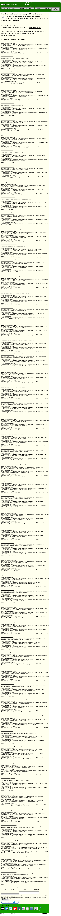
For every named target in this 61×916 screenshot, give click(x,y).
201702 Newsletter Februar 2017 (8, 500)
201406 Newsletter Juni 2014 (7, 632)
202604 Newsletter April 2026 (7, 60)
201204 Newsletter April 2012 (7, 743)
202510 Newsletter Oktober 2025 (8, 85)
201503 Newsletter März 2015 (7, 594)
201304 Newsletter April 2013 (7, 692)
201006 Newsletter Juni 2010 (7, 837)
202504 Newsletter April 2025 (7, 111)
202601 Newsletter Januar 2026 (8, 73)
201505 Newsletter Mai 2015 (7, 585)
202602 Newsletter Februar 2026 (8, 68)
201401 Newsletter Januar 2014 (8, 654)
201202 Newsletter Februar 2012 (8, 752)
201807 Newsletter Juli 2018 (7, 436)
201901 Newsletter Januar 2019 (8, 414)
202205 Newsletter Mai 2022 (7, 261)
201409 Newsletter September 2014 (8, 619)
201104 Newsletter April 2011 (7, 795)
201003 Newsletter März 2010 (7, 846)
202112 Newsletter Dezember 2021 (8, 278)
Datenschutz (8, 913)
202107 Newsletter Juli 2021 (7, 299)
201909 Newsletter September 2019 (8, 380)
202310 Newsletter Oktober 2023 (8, 188)
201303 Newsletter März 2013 (7, 696)
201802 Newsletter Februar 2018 (8, 457)
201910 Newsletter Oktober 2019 (8, 376)
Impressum (2, 913)
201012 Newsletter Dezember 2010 (8, 812)
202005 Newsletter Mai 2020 (7, 350)
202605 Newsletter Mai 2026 (7, 56)
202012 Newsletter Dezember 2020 (8, 325)
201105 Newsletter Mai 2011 (7, 790)
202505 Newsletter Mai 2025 (7, 107)
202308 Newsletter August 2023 (8, 197)
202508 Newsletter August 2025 (8, 94)
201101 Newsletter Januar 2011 (8, 807)
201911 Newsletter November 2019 (8, 372)
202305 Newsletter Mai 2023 (7, 209)
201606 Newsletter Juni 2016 (7, 530)
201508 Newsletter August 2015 (8, 573)
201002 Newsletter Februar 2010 (8, 850)
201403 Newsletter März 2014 (7, 645)
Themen (14, 8)
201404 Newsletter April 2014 (7, 641)
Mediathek (47, 8)
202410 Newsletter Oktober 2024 (8, 137)
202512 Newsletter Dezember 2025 (8, 77)
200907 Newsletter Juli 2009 (7, 880)
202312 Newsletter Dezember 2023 (8, 179)
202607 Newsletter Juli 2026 (7, 47)
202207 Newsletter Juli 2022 (7, 252)
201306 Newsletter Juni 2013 (7, 684)
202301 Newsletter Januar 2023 (8, 226)
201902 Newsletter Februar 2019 (8, 410)
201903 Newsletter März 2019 (7, 406)
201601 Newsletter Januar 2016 (8, 551)
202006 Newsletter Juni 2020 (7, 346)
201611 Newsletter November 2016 (8, 513)
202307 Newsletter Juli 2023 (7, 201)
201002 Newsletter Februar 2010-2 (8, 854)
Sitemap (13, 913)
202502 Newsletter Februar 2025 (8, 120)
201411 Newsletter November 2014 (8, 611)
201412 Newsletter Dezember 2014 (8, 607)
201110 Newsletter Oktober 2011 (8, 769)
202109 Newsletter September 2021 (8, 291)
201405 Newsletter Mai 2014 (7, 637)
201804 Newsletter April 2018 (7, 449)
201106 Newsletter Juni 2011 (7, 786)
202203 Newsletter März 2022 (7, 269)
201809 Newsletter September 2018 (8, 432)
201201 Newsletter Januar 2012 (8, 756)
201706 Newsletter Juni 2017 (7, 483)
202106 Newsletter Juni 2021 (7, 303)
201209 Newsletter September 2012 (8, 722)
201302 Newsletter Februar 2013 (8, 701)
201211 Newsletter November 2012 (8, 713)
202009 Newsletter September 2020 (8, 338)
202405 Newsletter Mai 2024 (7, 158)
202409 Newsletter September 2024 (8, 141)
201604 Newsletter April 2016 (7, 538)
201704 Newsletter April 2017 (7, 491)
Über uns (5, 8)
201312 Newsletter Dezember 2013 (8, 658)
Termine (22, 8)
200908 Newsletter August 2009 (8, 876)
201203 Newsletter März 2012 (7, 748)
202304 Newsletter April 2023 (7, 214)
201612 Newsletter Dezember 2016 (8, 508)
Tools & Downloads (55, 9)
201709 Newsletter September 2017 (8, 474)
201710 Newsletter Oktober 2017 (8, 470)
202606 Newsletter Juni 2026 (7, 51)
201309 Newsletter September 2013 (8, 671)
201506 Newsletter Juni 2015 (7, 581)
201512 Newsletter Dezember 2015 (8, 555)
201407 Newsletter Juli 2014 (7, 628)
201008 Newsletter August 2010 (8, 829)
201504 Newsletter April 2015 (7, 590)
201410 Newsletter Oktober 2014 (8, 615)
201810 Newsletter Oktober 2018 (8, 427)
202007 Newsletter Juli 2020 (7, 342)
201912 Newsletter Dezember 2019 (8, 367)
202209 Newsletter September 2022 (8, 244)
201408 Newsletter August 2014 (8, 624)
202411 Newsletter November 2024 (8, 132)
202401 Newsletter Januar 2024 (8, 175)
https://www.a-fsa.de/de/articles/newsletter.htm (26, 889)
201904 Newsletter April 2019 (7, 402)
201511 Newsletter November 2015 (8, 560)
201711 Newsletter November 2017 (8, 466)
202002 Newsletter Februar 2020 (8, 363)
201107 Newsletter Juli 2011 (7, 782)
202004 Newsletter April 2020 (7, 355)
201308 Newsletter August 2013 (8, 675)
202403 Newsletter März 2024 (7, 167)
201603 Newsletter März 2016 (7, 543)
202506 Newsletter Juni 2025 (7, 103)
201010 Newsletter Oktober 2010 (8, 820)
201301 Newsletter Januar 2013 (8, 705)
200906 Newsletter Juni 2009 (7, 884)
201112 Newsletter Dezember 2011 (8, 760)
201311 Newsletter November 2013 (8, 662)
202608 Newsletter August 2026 (8, 43)
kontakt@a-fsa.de (35, 28)
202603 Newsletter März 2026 (7, 64)
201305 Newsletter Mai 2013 (7, 688)
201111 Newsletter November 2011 (8, 765)
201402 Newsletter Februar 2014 (8, 649)
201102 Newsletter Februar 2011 (8, 803)
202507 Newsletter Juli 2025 (7, 98)
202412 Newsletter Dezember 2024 (8, 128)
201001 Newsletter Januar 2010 (8, 859)
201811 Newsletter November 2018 (8, 423)
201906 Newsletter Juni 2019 (7, 393)
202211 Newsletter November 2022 (8, 235)
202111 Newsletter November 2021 (8, 282)
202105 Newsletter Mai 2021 (7, 308)
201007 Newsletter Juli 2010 (7, 833)
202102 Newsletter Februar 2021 (8, 320)
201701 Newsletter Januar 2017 (8, 504)
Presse (38, 8)
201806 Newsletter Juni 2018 (7, 440)
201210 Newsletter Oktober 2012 (8, 718)
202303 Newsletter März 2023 (7, 218)
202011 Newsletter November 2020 (8, 329)
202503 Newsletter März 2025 (7, 115)
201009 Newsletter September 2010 (8, 825)
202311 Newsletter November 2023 (8, 184)
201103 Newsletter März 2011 (7, 799)
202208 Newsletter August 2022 (8, 248)
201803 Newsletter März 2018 (7, 453)
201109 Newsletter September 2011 (8, 773)
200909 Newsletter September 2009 (8, 872)
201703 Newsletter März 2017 (7, 496)
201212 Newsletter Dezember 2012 (8, 709)
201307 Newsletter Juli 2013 (7, 679)
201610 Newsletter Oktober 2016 (8, 517)
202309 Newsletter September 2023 (8, 192)
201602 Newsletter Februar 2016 (8, 547)
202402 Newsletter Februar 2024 (8, 171)
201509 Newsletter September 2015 (8, 568)
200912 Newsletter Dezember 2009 (8, 863)
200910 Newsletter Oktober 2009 (8, 867)
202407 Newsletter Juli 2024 (7, 150)
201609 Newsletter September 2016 (8, 521)
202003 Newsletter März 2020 (7, 359)
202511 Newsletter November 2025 (8, 81)
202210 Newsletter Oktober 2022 (8, 239)
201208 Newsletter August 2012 (8, 726)
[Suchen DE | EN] (55, 3)
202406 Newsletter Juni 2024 (7, 154)
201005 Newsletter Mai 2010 (7, 842)
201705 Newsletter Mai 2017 (7, 487)
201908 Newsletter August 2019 (8, 385)
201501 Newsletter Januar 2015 (8, 602)
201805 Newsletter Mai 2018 (7, 444)
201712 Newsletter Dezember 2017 (8, 461)
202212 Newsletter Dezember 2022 (8, 231)
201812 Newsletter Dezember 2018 (8, 419)
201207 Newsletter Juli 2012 (7, 731)
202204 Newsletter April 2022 (7, 265)
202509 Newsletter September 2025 (8, 90)
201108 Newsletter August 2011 (8, 778)
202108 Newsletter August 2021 (8, 295)
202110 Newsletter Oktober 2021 (8, 286)
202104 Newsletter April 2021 (7, 312)
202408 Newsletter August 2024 (8, 145)
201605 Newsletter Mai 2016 (7, 534)
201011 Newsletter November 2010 (8, 816)
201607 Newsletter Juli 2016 (7, 526)
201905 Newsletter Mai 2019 (7, 397)
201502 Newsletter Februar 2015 (8, 598)
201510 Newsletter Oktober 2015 (8, 564)
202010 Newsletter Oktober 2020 (8, 333)
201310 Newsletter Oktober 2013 (8, 666)
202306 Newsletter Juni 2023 (7, 205)
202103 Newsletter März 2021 (7, 316)
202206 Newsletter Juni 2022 (7, 256)
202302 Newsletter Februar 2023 (8, 222)
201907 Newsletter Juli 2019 (7, 389)
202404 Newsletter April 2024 (7, 162)
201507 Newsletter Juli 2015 (7, 577)
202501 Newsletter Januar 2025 (8, 124)
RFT (30, 8)
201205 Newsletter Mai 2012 (7, 739)
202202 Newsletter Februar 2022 (8, 273)
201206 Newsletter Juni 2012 (7, 735)
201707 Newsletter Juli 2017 (7, 479)
